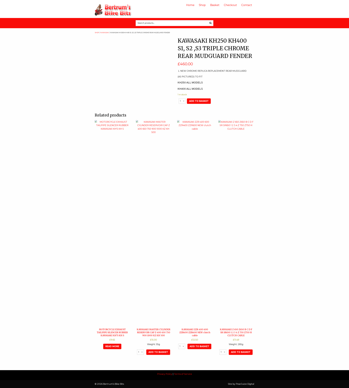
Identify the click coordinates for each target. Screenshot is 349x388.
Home (190, 5)
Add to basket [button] (158, 352)
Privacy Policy (164, 374)
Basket (214, 5)
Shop (202, 5)
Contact (246, 5)
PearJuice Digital (245, 384)
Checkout (230, 5)
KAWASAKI (104, 33)
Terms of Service (183, 374)
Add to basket (199, 101)
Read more (112, 346)
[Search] (210, 23)
